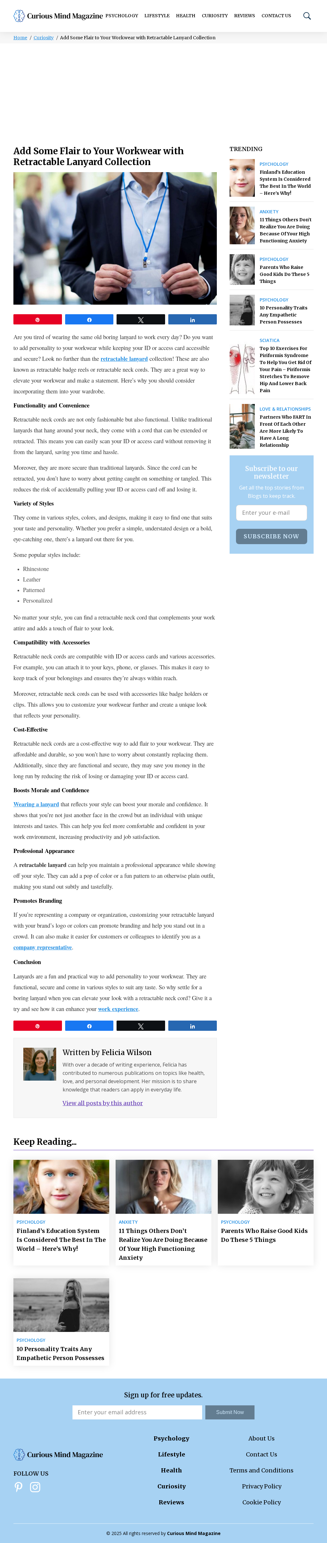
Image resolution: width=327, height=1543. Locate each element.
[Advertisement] (163, 91)
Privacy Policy (261, 1486)
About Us (261, 1438)
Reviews (244, 16)
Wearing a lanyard (36, 804)
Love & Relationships (285, 409)
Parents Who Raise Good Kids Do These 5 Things (284, 274)
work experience (118, 1009)
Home (20, 38)
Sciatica (269, 340)
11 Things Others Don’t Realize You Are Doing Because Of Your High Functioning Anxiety (286, 230)
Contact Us (276, 16)
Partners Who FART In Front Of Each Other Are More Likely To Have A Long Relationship (285, 431)
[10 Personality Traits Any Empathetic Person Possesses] (242, 310)
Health (185, 16)
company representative (42, 947)
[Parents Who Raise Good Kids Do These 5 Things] (242, 269)
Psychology (121, 16)
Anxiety (269, 211)
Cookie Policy (261, 1502)
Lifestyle (157, 16)
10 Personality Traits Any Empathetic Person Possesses (284, 315)
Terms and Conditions (261, 1470)
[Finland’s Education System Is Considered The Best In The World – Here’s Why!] (242, 178)
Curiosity (215, 16)
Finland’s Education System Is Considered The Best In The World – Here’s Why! (285, 182)
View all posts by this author (103, 1103)
